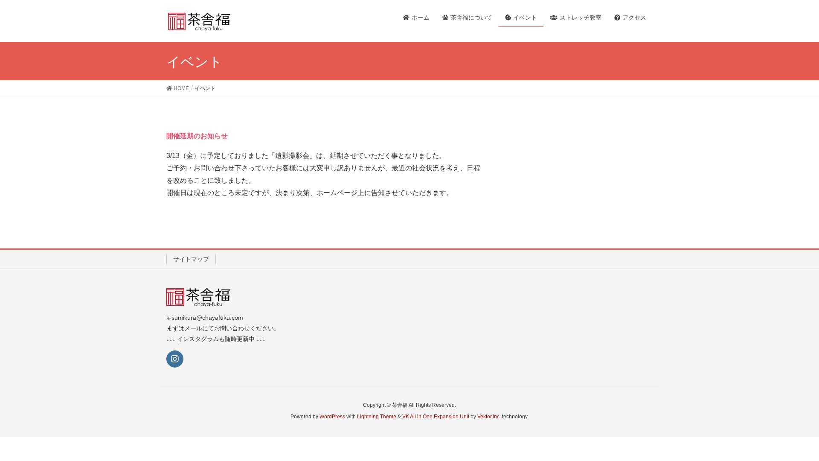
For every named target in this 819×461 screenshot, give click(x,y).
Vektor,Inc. (489, 417)
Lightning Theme (376, 417)
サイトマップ (191, 259)
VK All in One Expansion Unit (435, 417)
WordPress (332, 417)
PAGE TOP (793, 439)
